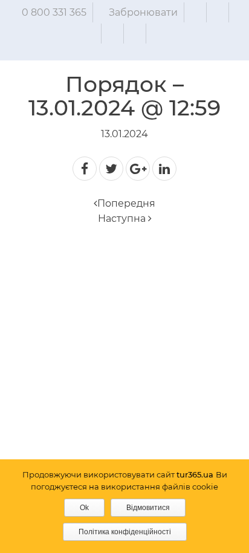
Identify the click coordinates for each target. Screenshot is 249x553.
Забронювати (143, 12)
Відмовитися (148, 507)
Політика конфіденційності (125, 532)
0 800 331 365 (54, 12)
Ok (84, 507)
